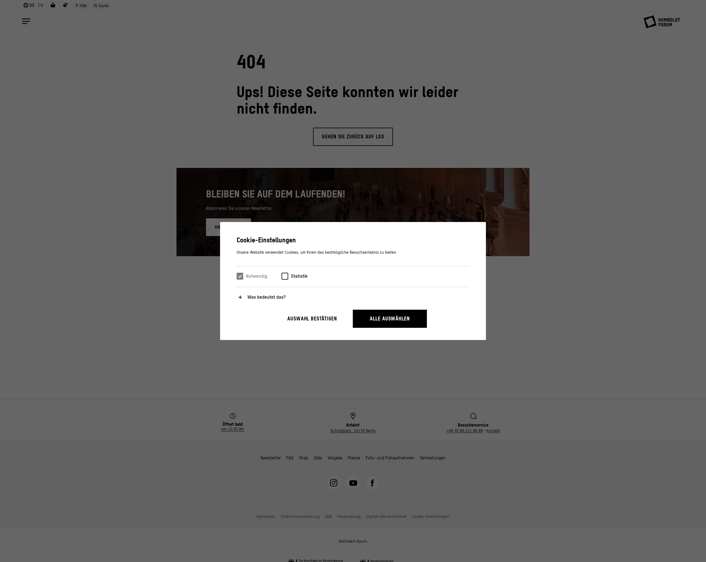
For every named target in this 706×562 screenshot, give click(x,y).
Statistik (299, 276)
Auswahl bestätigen (312, 319)
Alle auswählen (390, 319)
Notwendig (256, 276)
